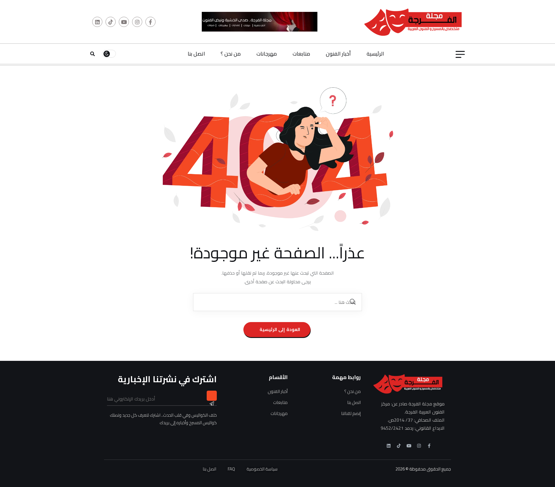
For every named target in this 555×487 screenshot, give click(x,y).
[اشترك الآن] (212, 396)
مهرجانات (266, 53)
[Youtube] (409, 446)
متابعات (301, 53)
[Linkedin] (388, 446)
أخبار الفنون (338, 53)
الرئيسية (375, 53)
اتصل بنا (196, 53)
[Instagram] (419, 446)
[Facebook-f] (429, 446)
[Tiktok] (399, 446)
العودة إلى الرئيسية (279, 329)
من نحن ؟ (231, 53)
